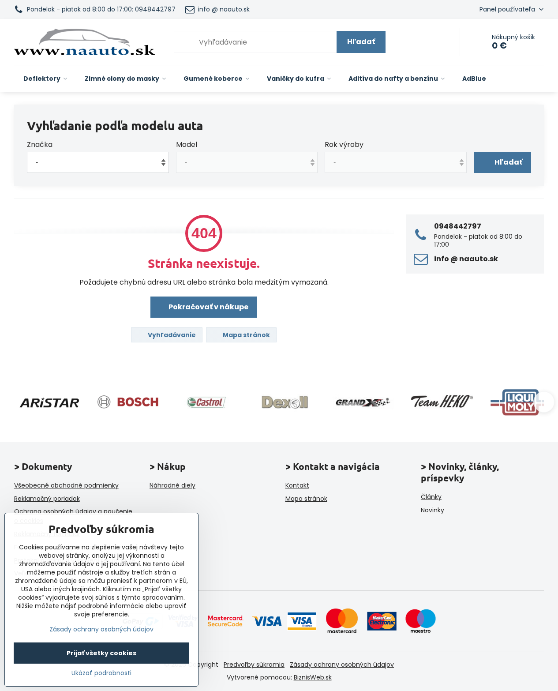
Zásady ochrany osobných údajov (342, 664)
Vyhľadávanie (171, 334)
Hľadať (361, 42)
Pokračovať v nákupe (207, 307)
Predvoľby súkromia (254, 664)
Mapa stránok (245, 334)
